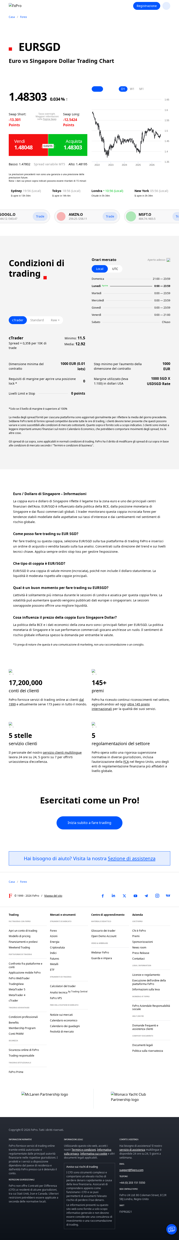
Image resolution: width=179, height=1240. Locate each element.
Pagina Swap (49, 119)
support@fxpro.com (131, 1170)
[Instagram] (157, 896)
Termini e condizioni (84, 1150)
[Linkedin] (113, 896)
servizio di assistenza (132, 1150)
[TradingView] (168, 896)
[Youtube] (135, 896)
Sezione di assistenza (131, 858)
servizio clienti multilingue (62, 752)
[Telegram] (146, 896)
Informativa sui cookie (93, 1153)
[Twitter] (124, 896)
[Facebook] (102, 896)
